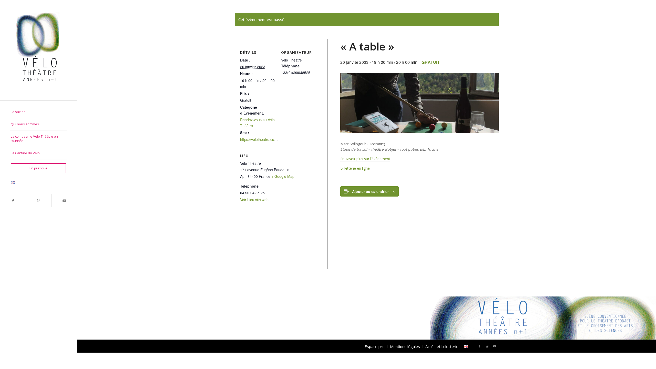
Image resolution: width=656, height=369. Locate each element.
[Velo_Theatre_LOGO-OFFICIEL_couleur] (38, 50)
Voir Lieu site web (254, 199)
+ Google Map (282, 176)
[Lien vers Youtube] (64, 200)
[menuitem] (38, 112)
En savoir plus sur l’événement (365, 158)
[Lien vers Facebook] (13, 200)
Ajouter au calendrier (370, 191)
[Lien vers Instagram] (38, 200)
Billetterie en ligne (355, 168)
